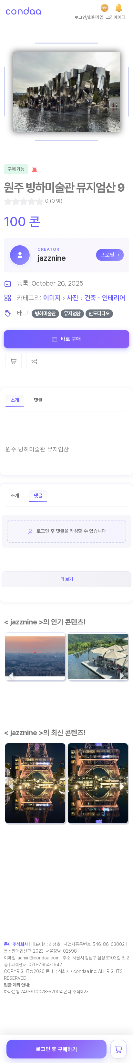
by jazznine (19, 669)
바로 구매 (70, 339)
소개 (15, 400)
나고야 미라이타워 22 (97, 799)
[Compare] (34, 361)
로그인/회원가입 (89, 17)
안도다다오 (99, 313)
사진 (72, 298)
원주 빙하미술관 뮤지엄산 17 (96, 652)
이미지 (52, 298)
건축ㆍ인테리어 (105, 298)
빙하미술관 (45, 313)
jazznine (51, 258)
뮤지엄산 (72, 313)
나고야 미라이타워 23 (34, 799)
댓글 (38, 400)
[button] (119, 8)
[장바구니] (118, 1049)
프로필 (107, 255)
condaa (23, 11)
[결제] (104, 8)
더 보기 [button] (66, 579)
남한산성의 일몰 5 (30, 656)
